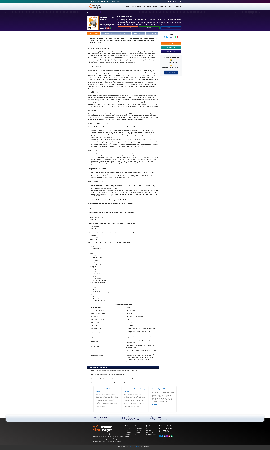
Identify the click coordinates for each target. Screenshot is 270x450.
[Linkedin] (160, 436)
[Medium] (172, 436)
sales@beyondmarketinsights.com (99, 1)
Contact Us (178, 6)
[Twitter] (162, 436)
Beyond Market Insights (134, 446)
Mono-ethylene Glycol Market (162, 389)
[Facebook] (165, 436)
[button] (123, 371)
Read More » (98, 409)
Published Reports (136, 6)
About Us (170, 6)
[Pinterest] (169, 436)
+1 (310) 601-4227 (117, 1)
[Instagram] (167, 436)
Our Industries (147, 6)
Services (155, 6)
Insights (162, 6)
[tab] (93, 33)
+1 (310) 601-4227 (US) (171, 62)
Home (127, 6)
